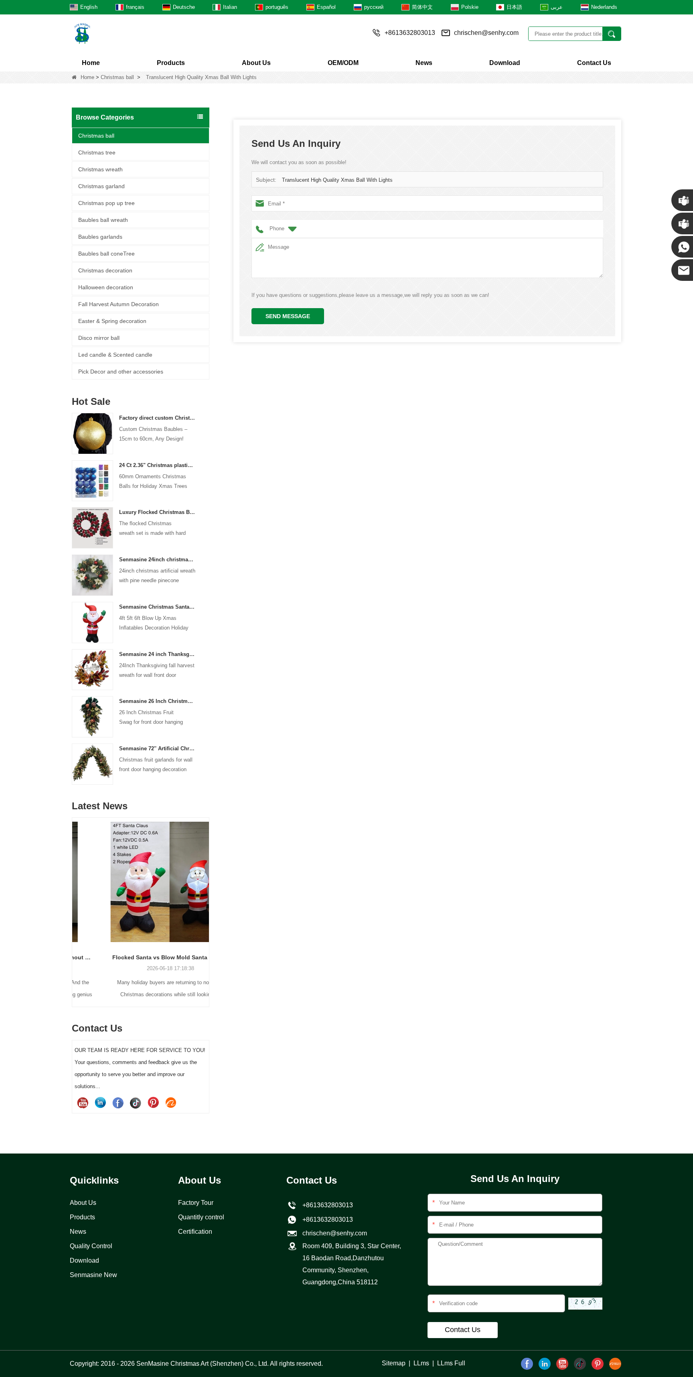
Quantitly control (201, 1217)
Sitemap (393, 1363)
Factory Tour (195, 1202)
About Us (256, 62)
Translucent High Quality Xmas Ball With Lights (337, 180)
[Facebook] (118, 1103)
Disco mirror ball (99, 338)
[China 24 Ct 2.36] (92, 480)
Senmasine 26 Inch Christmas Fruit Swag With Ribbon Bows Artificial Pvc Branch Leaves (157, 701)
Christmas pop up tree (106, 203)
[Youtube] (83, 1103)
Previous (75, 899)
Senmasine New (93, 1274)
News (423, 62)
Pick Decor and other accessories (120, 371)
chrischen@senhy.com (486, 32)
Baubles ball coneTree (106, 253)
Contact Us (594, 62)
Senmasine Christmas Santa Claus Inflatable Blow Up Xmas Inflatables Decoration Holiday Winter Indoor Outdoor (157, 607)
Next (206, 899)
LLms (421, 1363)
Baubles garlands (100, 237)
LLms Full (451, 1363)
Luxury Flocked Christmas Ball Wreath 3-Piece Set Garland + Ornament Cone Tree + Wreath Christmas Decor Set (157, 512)
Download (504, 62)
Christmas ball (117, 77)
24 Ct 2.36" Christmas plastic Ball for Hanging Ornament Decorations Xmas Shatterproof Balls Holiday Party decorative (157, 465)
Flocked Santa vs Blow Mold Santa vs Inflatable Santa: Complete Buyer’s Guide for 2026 (140, 957)
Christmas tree (97, 152)
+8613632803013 (326, 1219)
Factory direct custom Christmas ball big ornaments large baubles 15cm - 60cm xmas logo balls (157, 418)
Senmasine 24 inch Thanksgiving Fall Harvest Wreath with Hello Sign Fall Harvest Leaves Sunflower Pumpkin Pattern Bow (157, 654)
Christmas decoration (105, 270)
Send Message (287, 316)
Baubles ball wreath (103, 220)
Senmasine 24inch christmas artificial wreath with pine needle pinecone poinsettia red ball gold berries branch (157, 559)
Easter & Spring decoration (112, 321)
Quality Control (91, 1246)
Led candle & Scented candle (115, 354)
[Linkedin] (100, 1103)
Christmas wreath (100, 169)
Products (171, 62)
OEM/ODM (343, 62)
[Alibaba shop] (171, 1103)
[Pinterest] (153, 1103)
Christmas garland (101, 186)
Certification (195, 1231)
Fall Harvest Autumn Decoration (118, 304)
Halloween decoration (105, 287)
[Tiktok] (136, 1103)
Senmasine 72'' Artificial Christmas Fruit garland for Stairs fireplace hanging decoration (157, 748)
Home (91, 62)
